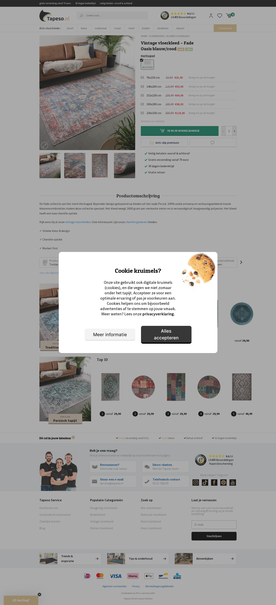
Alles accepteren (166, 334)
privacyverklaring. (158, 313)
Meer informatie (110, 334)
